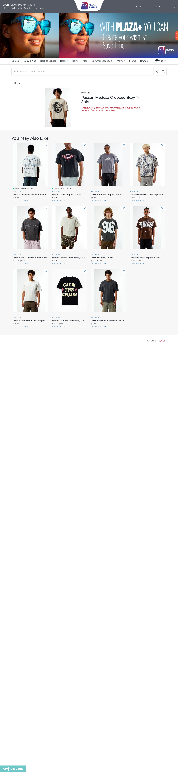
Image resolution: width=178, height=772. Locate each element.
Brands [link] (144, 61)
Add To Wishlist (46, 145)
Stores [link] (132, 61)
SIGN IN (157, 7)
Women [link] (120, 61)
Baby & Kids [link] (30, 61)
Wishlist (162, 61)
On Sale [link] (15, 61)
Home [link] (75, 61)
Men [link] (85, 61)
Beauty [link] (64, 61)
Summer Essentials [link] (102, 61)
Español (137, 7)
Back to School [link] (48, 61)
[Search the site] (174, 7)
